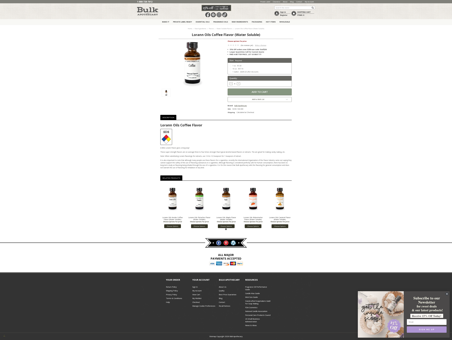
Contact (299, 2)
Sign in (283, 12)
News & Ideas (251, 325)
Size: (235, 60)
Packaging (257, 22)
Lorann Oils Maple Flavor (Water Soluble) (226, 218)
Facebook (207, 15)
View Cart (196, 294)
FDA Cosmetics (251, 307)
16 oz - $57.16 (237, 69)
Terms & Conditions (174, 298)
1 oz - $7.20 (236, 66)
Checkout (196, 302)
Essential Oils (203, 22)
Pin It (213, 15)
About (285, 2)
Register (283, 15)
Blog (292, 2)
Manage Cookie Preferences (203, 306)
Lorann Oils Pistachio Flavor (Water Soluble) (199, 218)
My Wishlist (197, 298)
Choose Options (172, 226)
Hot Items (271, 22)
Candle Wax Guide (252, 293)
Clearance (276, 2)
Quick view (172, 199)
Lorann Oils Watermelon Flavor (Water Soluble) (253, 218)
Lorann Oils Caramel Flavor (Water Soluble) (280, 218)
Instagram (219, 15)
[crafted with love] (4, 335)
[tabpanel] (172, 205)
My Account (309, 2)
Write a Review (260, 45)
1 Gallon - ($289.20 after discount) (245, 72)
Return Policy (171, 287)
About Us (222, 287)
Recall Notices (224, 306)
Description (168, 117)
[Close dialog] (447, 294)
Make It (165, 22)
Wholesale (284, 22)
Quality (221, 290)
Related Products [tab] (171, 178)
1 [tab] (226, 229)
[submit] (313, 7)
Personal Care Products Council (257, 315)
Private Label (265, 2)
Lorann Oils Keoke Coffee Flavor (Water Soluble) (172, 218)
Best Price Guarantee (227, 294)
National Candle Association (256, 311)
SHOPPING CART (304, 12)
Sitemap (212, 336)
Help (168, 302)
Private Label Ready (182, 22)
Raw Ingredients (240, 22)
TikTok (224, 15)
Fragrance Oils (220, 22)
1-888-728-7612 (144, 1)
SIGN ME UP (427, 329)
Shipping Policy (172, 290)
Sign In (195, 287)
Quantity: (233, 78)
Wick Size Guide (251, 297)
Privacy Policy (171, 294)
